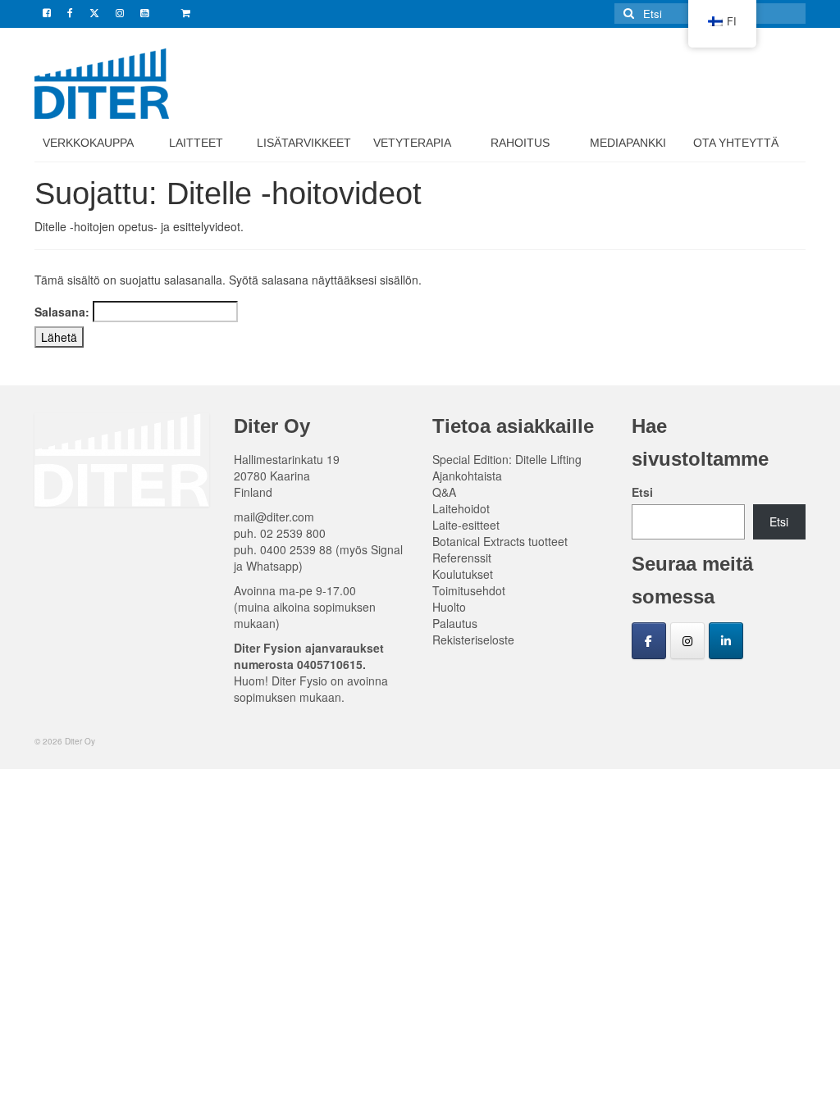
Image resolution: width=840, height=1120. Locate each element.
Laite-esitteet (466, 525)
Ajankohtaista (467, 475)
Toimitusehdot (468, 590)
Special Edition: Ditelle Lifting (507, 459)
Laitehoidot (461, 508)
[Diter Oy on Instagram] (687, 640)
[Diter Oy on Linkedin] (726, 640)
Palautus (454, 623)
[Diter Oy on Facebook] (649, 640)
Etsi (642, 492)
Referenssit (461, 557)
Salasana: (63, 311)
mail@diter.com (274, 516)
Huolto (449, 607)
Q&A (444, 492)
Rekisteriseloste (473, 639)
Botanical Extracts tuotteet (500, 541)
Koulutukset (462, 574)
